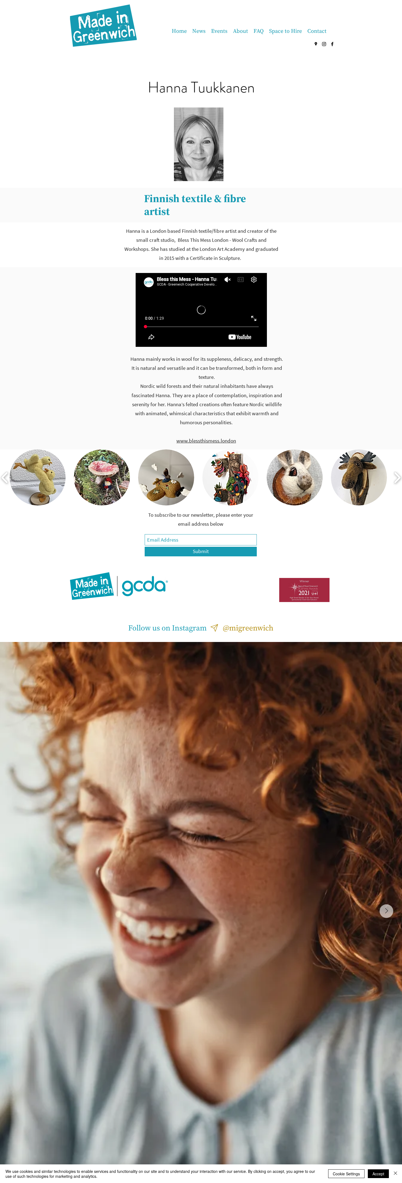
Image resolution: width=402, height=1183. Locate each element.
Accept (378, 1173)
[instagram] (324, 44)
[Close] (395, 1174)
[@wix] (214, 628)
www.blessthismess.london (206, 440)
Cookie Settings (346, 1173)
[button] (38, 477)
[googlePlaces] (316, 44)
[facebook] (332, 44)
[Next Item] (386, 911)
